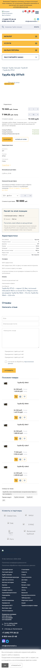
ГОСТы (23, 590)
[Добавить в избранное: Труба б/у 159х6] (24, 417)
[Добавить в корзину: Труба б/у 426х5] (16, 480)
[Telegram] (38, 19)
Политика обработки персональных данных (18, 565)
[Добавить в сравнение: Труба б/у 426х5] (20, 480)
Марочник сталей (27, 600)
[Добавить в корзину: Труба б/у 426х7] (16, 459)
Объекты (24, 587)
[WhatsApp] (35, 19)
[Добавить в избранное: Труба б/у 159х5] (24, 396)
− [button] (29, 109)
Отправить (9, 370)
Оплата (23, 582)
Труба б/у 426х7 (23, 445)
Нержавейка (6, 595)
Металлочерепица (8, 600)
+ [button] (37, 109)
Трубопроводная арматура (10, 577)
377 (4, 500)
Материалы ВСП (7, 605)
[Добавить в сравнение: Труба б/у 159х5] (20, 396)
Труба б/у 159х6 (22, 404)
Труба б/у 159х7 (22, 424)
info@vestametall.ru (31, 21)
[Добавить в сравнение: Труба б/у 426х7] (20, 459)
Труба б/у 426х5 (23, 466)
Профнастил (6, 603)
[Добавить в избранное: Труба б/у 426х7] (24, 459)
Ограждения (6, 587)
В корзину (7, 139)
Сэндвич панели (7, 590)
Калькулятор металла (28, 595)
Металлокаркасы (7, 610)
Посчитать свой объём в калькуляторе (18, 223)
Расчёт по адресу (14, 188)
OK (5, 665)
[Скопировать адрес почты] (38, 21)
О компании (25, 569)
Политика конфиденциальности (14, 563)
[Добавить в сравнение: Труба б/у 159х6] (20, 417)
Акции (23, 603)
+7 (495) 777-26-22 (9, 19)
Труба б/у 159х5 (22, 382)
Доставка (24, 580)
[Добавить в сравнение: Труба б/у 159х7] (20, 438)
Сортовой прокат (7, 569)
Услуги (7, 43)
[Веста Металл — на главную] (8, 13)
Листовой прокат (7, 572)
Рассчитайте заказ (13, 57)
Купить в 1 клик (21, 139)
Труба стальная (19, 497)
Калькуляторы (11, 50)
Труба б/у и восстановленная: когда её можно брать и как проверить (19, 493)
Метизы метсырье (8, 582)
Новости (24, 572)
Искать (36, 27)
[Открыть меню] (37, 13)
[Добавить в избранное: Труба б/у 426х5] (24, 480)
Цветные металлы (8, 580)
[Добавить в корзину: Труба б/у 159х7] (16, 438)
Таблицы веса (25, 598)
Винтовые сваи (7, 608)
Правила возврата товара (29, 605)
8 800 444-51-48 (8, 21)
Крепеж (4, 585)
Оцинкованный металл (9, 592)
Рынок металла (26, 577)
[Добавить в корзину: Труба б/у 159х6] (16, 417)
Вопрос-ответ (25, 585)
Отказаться (16, 665)
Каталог (8, 36)
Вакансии (24, 592)
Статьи (23, 574)
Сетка (4, 598)
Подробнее (5, 165)
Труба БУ (29, 497)
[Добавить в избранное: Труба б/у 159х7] (24, 438)
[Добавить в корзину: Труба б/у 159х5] (16, 396)
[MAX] (3, 641)
